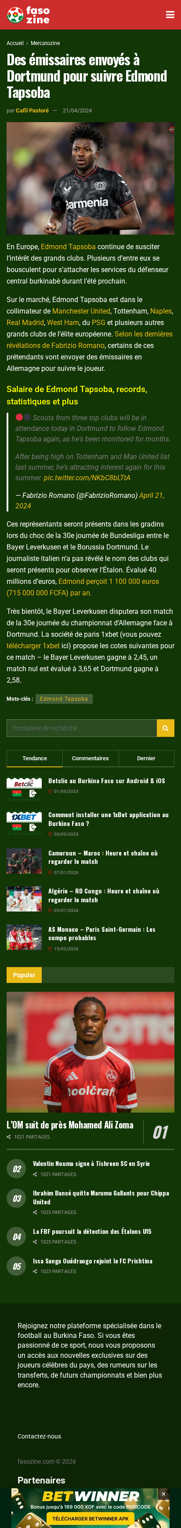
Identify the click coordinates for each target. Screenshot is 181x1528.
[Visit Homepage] (28, 15)
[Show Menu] (170, 15)
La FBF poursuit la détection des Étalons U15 (92, 1231)
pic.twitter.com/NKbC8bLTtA (87, 478)
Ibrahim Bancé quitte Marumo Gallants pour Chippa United (101, 1197)
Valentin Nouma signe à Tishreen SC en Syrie (91, 1163)
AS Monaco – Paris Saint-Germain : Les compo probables (102, 933)
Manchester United (81, 311)
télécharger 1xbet (33, 646)
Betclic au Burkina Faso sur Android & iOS (106, 780)
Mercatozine (45, 43)
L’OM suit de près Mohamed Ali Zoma (70, 1124)
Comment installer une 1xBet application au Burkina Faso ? (108, 819)
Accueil (15, 43)
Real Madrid (25, 322)
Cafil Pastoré (32, 110)
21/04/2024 (77, 110)
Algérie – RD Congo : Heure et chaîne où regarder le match (103, 895)
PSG (98, 322)
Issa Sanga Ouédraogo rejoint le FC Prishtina (92, 1260)
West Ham (63, 322)
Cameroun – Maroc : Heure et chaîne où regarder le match (103, 857)
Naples (161, 311)
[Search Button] (165, 728)
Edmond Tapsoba (68, 247)
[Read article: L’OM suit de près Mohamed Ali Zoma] (90, 1052)
